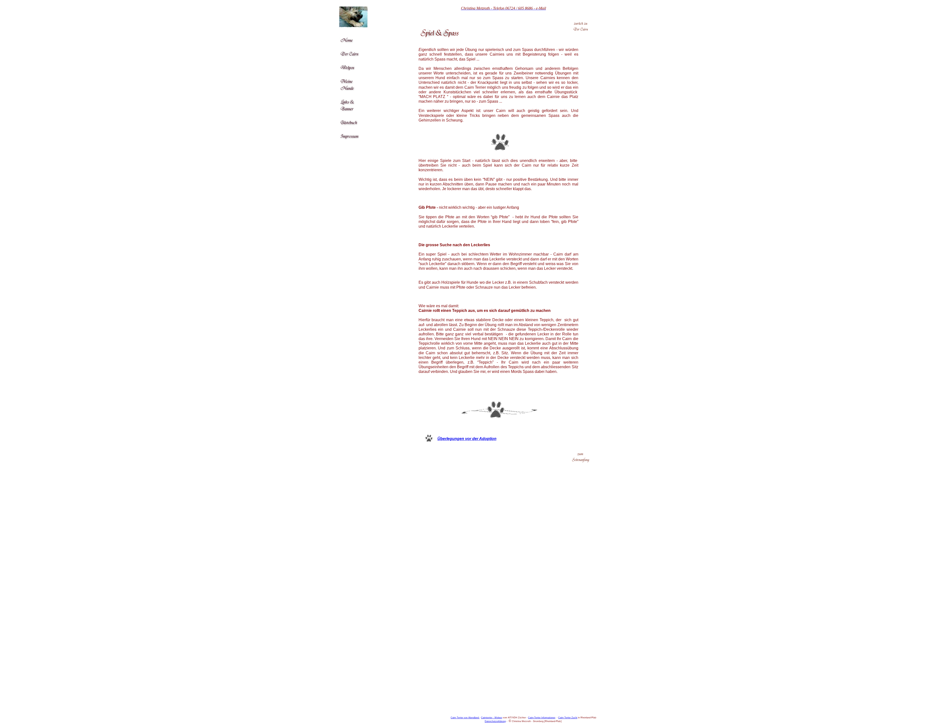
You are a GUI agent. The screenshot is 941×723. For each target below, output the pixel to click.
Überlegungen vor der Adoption (466, 439)
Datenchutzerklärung (495, 721)
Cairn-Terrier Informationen (541, 717)
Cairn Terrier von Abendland (465, 717)
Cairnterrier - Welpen (491, 717)
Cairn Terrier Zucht (567, 717)
